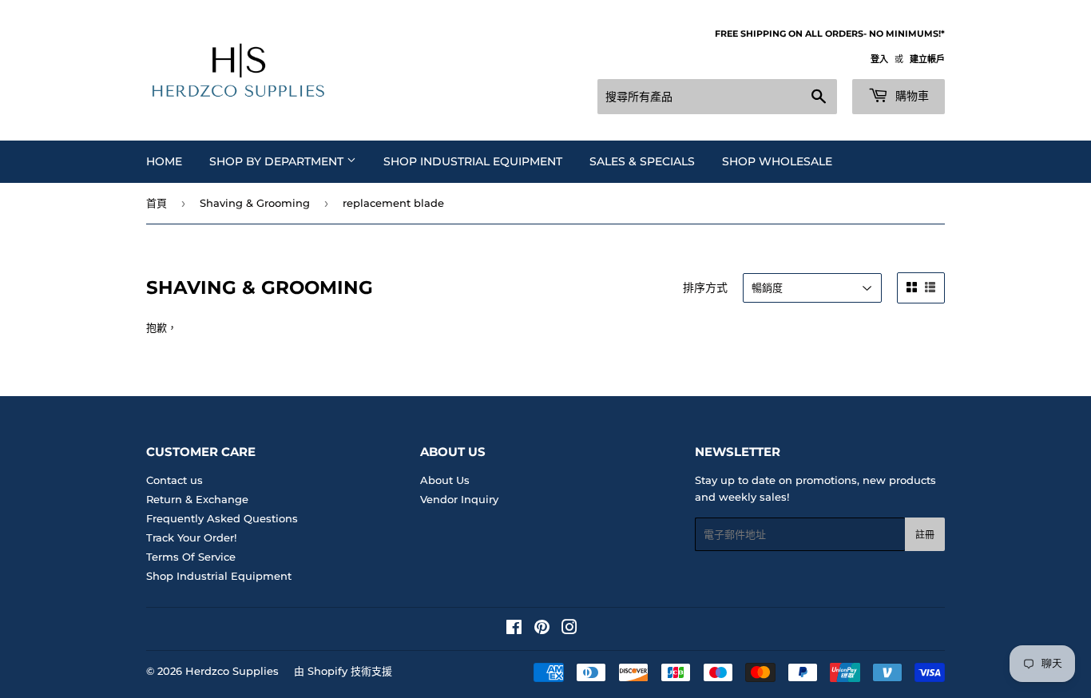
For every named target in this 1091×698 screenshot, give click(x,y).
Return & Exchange (197, 499)
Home (164, 161)
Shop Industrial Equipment (472, 161)
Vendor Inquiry (459, 499)
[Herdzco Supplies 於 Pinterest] (542, 629)
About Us (445, 480)
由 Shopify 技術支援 (343, 670)
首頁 (156, 202)
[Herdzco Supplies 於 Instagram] (569, 629)
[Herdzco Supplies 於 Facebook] (514, 629)
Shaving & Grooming (255, 202)
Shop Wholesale (777, 161)
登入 (879, 59)
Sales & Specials (642, 161)
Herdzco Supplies (232, 670)
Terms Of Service (191, 556)
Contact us (174, 480)
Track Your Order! (191, 537)
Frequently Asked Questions (222, 518)
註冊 (924, 535)
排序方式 (705, 287)
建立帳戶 (927, 59)
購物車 (910, 96)
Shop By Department (278, 161)
